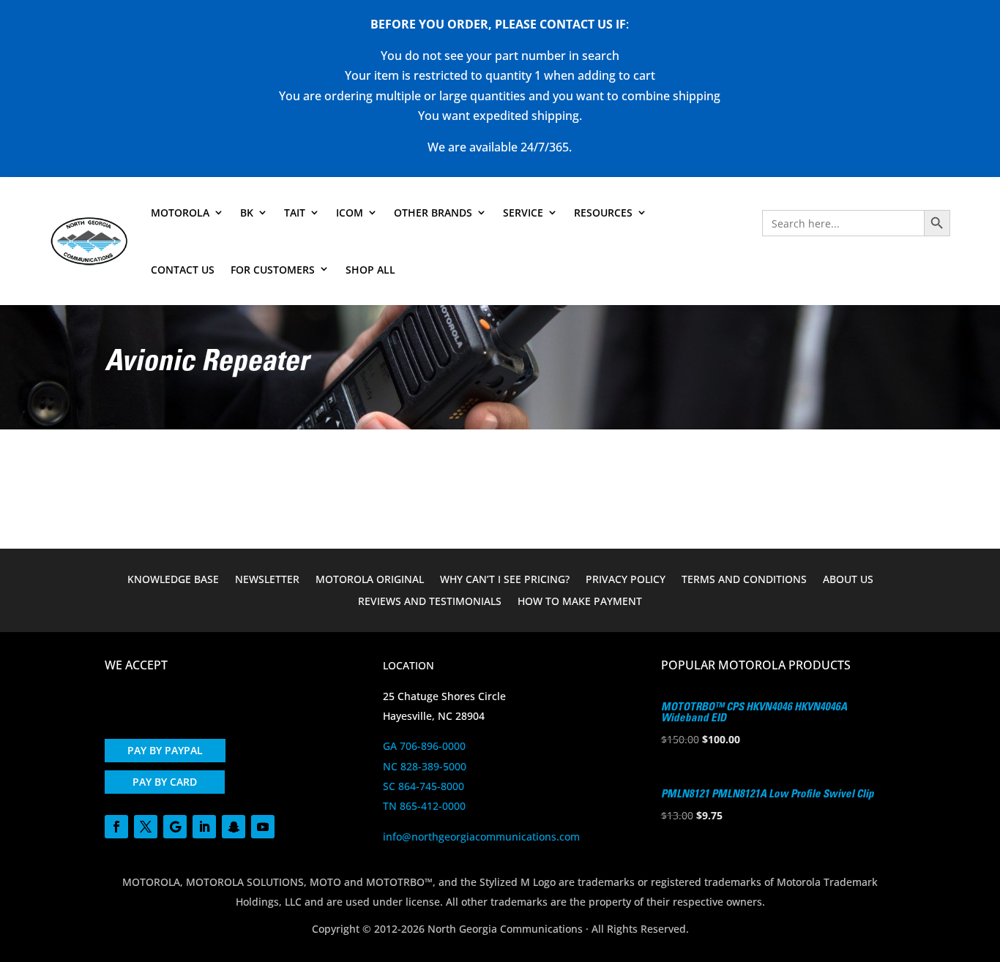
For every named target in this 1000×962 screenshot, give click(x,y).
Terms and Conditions (744, 580)
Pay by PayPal (165, 750)
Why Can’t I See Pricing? (505, 580)
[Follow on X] (145, 826)
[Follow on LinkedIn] (204, 826)
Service (523, 212)
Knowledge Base (173, 580)
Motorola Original (370, 580)
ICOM (349, 212)
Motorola (180, 212)
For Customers (273, 270)
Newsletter (267, 580)
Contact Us (182, 270)
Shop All (370, 270)
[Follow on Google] (175, 826)
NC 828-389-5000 (424, 766)
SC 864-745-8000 (423, 786)
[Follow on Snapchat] (233, 826)
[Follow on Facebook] (116, 826)
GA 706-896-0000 (424, 746)
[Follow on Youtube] (263, 826)
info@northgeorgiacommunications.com (481, 836)
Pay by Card (165, 782)
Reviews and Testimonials (429, 602)
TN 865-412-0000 (424, 806)
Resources (603, 212)
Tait (294, 212)
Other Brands (433, 212)
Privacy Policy (625, 580)
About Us (848, 580)
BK (246, 212)
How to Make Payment (580, 602)
